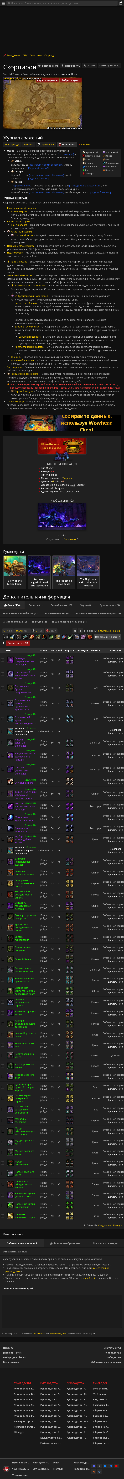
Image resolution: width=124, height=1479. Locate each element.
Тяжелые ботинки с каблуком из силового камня (25, 795)
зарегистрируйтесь (58, 1333)
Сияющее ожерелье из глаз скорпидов (24, 661)
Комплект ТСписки (25, 1426)
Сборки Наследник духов (102, 1443)
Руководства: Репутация (51, 1415)
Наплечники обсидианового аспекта (23, 1184)
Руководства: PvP (77, 1421)
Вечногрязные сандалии (23, 949)
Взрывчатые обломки (27, 326)
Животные (36, 55)
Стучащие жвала (24, 782)
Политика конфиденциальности (82, 1468)
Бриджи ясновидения (22, 938)
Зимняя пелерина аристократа (24, 980)
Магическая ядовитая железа (24, 819)
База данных (13, 55)
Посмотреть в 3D (109, 65)
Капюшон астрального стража (22, 1002)
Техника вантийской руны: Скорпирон (24, 731)
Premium (58, 1468)
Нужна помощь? (21, 1462)
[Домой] (6, 1471)
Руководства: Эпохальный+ (25, 1404)
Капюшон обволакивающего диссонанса (25, 1023)
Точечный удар (15, 401)
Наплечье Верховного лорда (25, 1216)
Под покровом (15, 252)
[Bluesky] (105, 1466)
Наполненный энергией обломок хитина (25, 675)
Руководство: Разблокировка (78, 1388)
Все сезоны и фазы (106, 636)
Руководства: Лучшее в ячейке (78, 1394)
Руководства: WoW (25, 1383)
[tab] (12, 605)
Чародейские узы (24, 391)
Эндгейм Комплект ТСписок (102, 1399)
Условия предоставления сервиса (21, 1475)
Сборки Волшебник (102, 1437)
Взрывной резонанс (30, 336)
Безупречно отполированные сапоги (24, 883)
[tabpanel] (62, 927)
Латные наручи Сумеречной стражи (23, 1098)
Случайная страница (42, 1468)
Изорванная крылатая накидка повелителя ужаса (25, 990)
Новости (8, 1347)
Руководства (113, 1352)
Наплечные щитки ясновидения (25, 1205)
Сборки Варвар (102, 1410)
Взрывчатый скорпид (18, 221)
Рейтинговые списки (51, 1443)
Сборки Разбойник (102, 1432)
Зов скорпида (14, 367)
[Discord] (93, 1466)
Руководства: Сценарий (51, 1426)
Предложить (70, 539)
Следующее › (105, 630)
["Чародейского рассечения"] (85, 185)
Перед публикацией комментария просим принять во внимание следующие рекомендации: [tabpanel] (60, 1296)
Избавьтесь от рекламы (106, 1362)
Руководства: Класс (25, 1388)
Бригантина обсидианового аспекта (23, 927)
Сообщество (113, 1357)
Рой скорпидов (19, 224)
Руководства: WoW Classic (78, 1383)
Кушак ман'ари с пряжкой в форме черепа (24, 1087)
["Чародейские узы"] (22, 185)
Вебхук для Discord (14, 1357)
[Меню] (3, 3)
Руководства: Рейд (25, 1415)
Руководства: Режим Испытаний (51, 1432)
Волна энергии (19, 211)
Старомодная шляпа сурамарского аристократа (22, 705)
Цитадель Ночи (68, 74)
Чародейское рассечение (24, 373)
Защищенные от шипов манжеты (24, 970)
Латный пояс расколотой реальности (22, 1109)
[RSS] (93, 1471)
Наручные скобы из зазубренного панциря (25, 756)
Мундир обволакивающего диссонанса (25, 1131)
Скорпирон (116, 729)
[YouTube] (116, 1466)
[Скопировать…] (74, 630)
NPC (25, 55)
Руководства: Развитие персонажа (25, 1399)
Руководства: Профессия (25, 1410)
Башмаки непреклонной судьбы (23, 861)
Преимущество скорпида (21, 245)
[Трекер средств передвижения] (62, 423)
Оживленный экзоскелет (22, 829)
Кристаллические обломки (29, 346)
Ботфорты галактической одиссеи (23, 905)
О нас (56, 1462)
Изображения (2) (62, 500)
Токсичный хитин (24, 235)
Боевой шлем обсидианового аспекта (23, 894)
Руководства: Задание (51, 1410)
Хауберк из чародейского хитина (24, 839)
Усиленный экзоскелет (23, 360)
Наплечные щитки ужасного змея (25, 1195)
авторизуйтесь (39, 1333)
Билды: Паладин (102, 1426)
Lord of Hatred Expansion (102, 1388)
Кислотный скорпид (21, 231)
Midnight (19, 1432)
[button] (29, 109)
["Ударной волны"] (38, 168)
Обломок (16, 356)
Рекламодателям (82, 1462)
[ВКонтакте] (99, 1471)
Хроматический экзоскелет (33, 295)
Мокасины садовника (20, 1120)
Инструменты (112, 1347)
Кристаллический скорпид (21, 208)
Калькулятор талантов (25, 1421)
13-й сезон (99, 1394)
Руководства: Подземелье (51, 1399)
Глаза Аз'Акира (23, 959)
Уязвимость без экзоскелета (30, 285)
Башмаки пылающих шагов (24, 872)
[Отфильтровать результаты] (80, 630)
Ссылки (91, 65)
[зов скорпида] (66, 154)
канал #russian (89, 1278)
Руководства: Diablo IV (102, 1383)
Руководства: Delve (25, 1394)
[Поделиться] (121, 3)
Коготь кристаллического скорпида (25, 806)
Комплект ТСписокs (102, 1404)
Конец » (117, 630)
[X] (99, 1466)
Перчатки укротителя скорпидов (21, 770)
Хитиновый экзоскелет (19, 275)
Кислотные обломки (26, 303)
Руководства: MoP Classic (51, 1383)
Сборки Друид (102, 1415)
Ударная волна (19, 261)
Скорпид (49, 55)
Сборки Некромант (102, 1421)
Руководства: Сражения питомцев (51, 1421)
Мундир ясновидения (22, 1163)
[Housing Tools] (12, 1352)
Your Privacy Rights (21, 1468)
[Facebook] (110, 1466)
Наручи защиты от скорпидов (21, 742)
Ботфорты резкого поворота (25, 917)
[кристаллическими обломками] (46, 164)
